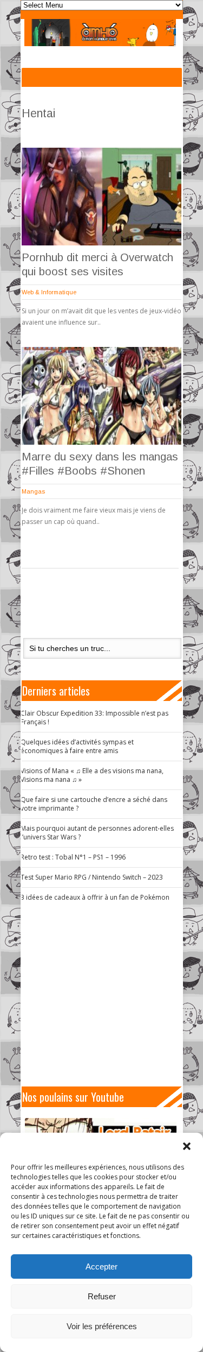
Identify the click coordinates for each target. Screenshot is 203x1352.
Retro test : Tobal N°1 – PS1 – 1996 (73, 857)
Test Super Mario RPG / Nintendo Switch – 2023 (92, 877)
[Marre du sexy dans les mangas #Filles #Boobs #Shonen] (101, 396)
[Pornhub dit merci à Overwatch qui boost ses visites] (101, 196)
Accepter (101, 1266)
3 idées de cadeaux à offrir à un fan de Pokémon (95, 897)
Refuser (102, 1296)
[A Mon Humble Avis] (100, 32)
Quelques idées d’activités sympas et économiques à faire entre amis (77, 746)
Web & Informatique (49, 292)
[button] (186, 1146)
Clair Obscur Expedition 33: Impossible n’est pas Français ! (94, 717)
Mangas (33, 491)
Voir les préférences (102, 1326)
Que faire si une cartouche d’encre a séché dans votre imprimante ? (94, 804)
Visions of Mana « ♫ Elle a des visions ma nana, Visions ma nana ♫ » (92, 775)
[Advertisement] (106, 994)
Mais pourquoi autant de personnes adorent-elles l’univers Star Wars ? (97, 833)
